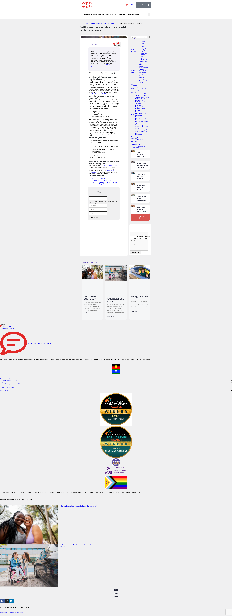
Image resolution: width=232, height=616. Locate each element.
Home (82, 23)
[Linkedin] (11, 601)
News (112, 23)
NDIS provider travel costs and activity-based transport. (142, 166)
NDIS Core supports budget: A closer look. (141, 188)
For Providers (128, 14)
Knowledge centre (111, 14)
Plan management (86, 14)
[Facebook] (2, 601)
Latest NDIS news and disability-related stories (97, 23)
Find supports (96, 14)
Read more (87, 313)
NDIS (103, 14)
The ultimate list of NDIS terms (101, 94)
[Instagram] (7, 601)
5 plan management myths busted (101, 180)
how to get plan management (109, 165)
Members (120, 14)
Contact (135, 14)
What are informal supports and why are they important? (141, 156)
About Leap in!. (3, 376)
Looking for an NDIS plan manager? (103, 179)
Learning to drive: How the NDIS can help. (142, 176)
